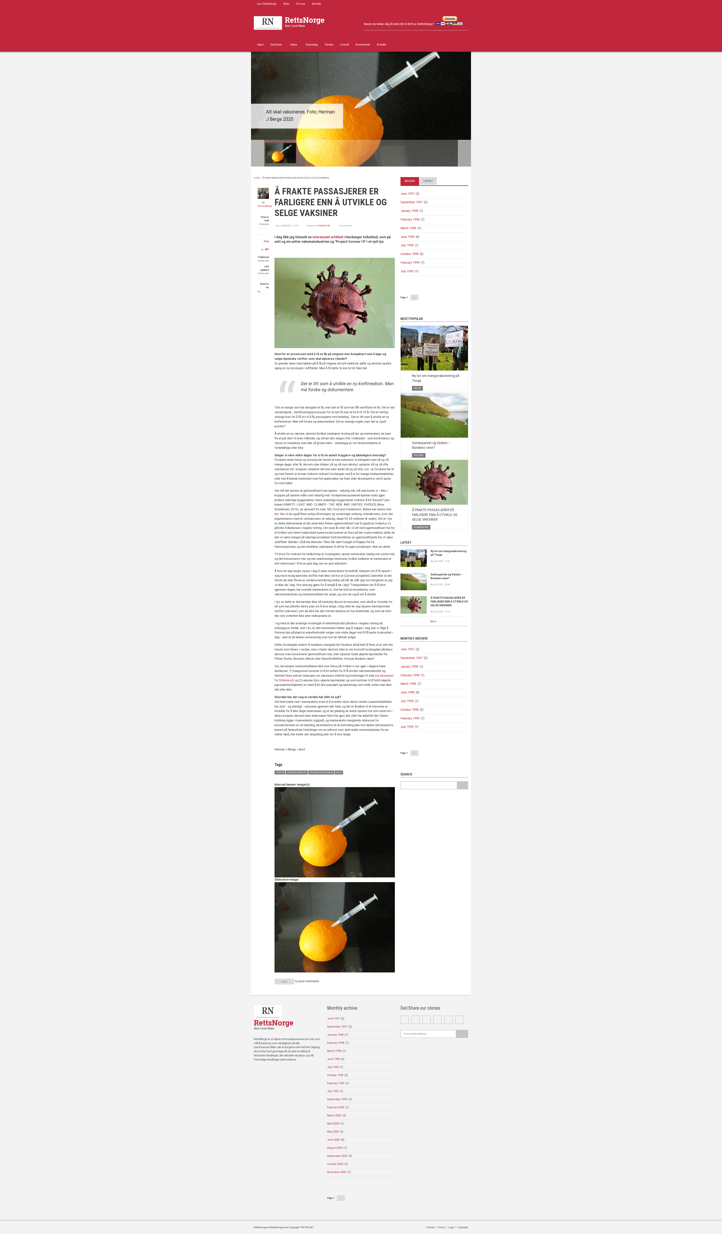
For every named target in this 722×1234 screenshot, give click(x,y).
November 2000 (336, 1172)
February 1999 (409, 262)
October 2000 (335, 1164)
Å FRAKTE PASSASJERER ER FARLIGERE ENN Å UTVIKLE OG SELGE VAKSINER (434, 514)
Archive (409, 181)
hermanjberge (265, 206)
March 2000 (334, 1115)
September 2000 (337, 1155)
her (276, 514)
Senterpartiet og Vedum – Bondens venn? (431, 445)
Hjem (260, 44)
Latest (428, 181)
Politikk (419, 455)
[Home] (268, 22)
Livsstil (344, 44)
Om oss (300, 3)
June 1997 (407, 194)
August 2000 (334, 1147)
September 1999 (337, 1099)
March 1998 (408, 228)
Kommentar (363, 44)
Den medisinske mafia (321, 772)
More (433, 621)
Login (451, 1227)
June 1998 (407, 237)
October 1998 (409, 254)
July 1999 (406, 271)
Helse (293, 44)
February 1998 (409, 219)
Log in (284, 981)
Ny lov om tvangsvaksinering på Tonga (435, 378)
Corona (280, 772)
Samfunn (276, 44)
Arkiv (286, 3)
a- (263, 249)
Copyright (463, 1227)
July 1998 (406, 245)
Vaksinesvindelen (296, 772)
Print (266, 241)
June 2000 (333, 1139)
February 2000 (335, 1107)
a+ (267, 249)
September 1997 (411, 202)
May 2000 (333, 1131)
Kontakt (316, 3)
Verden (329, 44)
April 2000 (333, 1123)
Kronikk (381, 44)
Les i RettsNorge (267, 3)
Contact (430, 1227)
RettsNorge (305, 20)
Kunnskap (312, 44)
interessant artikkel (327, 237)
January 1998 (409, 211)
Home (257, 178)
